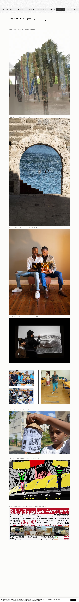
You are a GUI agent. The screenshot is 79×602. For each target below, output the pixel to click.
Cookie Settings (66, 600)
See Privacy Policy (36, 600)
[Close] (77, 600)
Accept (73, 600)
